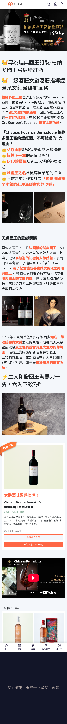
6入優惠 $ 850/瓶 (33, 544)
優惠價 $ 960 (33, 537)
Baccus (15, 4)
